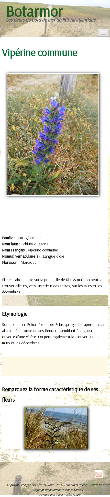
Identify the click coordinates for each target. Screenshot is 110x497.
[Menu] (103, 33)
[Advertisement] (58, 365)
